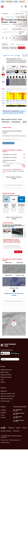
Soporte (18, 428)
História (25, 122)
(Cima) (5, 47)
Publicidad (11, 428)
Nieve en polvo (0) (13, 171)
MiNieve (3, 382)
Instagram (3, 412)
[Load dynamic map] (14, 323)
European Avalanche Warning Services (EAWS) (14, 112)
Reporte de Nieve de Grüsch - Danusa (14, 177)
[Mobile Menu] (25, 6)
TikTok (2, 415)
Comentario (16, 431)
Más (3, 82)
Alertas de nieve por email (8, 393)
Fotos (2, 380)
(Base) (22, 47)
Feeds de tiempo (5, 401)
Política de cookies (5, 442)
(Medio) (13, 47)
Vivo (11, 44)
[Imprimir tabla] (14, 37)
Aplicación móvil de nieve (8, 396)
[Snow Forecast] (2, 6)
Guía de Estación (16, 122)
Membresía (4, 391)
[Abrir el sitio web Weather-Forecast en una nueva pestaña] (22, 2)
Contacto (24, 428)
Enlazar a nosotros (6, 431)
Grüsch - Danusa (20, 17)
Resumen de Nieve (6, 375)
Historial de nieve (20, 44)
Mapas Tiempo (5, 372)
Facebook (3, 410)
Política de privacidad (15, 440)
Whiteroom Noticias (6, 377)
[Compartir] (10, 37)
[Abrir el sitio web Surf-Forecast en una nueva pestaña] (3, 2)
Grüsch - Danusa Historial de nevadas (14, 218)
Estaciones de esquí (6, 370)
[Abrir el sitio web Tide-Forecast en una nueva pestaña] (16, 2)
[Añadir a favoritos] (2, 37)
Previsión (5, 44)
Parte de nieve (5, 122)
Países (2, 17)
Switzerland (10, 17)
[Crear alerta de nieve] (6, 37)
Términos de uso (4, 440)
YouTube (3, 417)
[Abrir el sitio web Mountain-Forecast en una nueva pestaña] (9, 2)
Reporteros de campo (7, 398)
